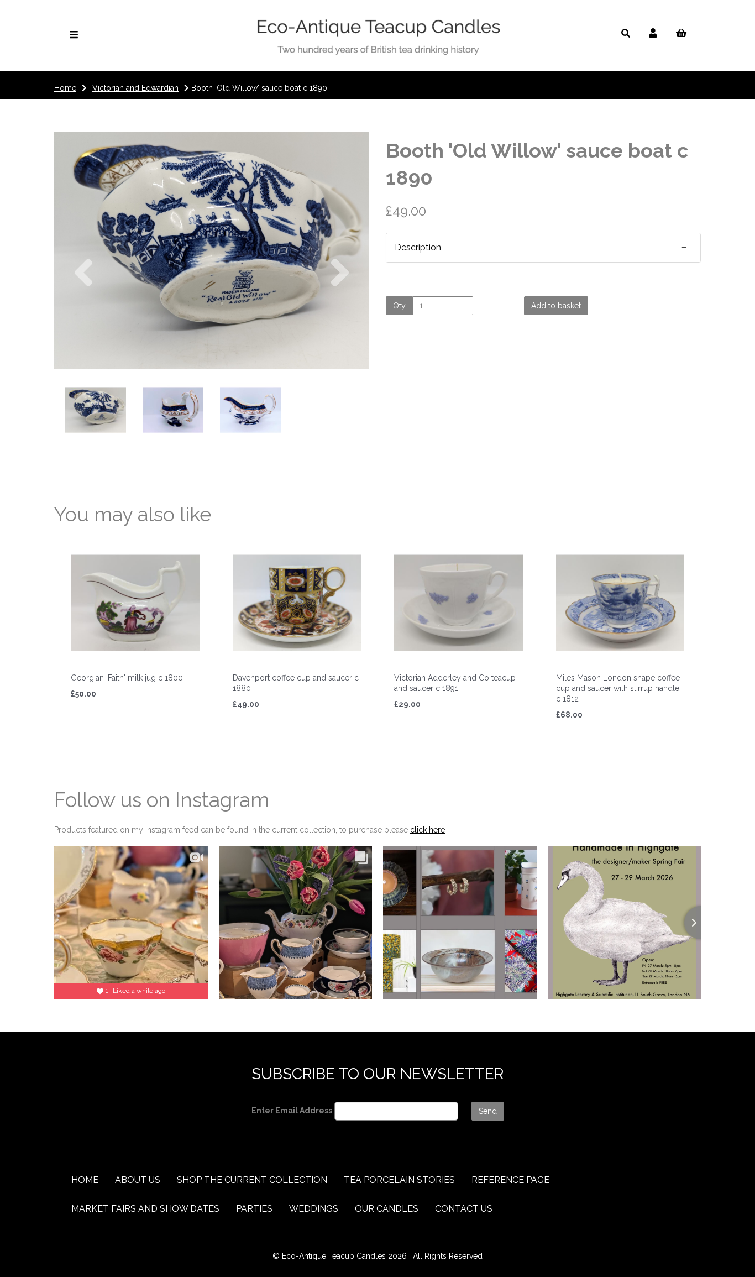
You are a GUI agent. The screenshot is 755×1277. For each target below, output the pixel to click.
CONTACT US (463, 1208)
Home (65, 87)
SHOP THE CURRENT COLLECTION (252, 1180)
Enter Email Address (291, 1110)
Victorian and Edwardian (135, 87)
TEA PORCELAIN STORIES (399, 1180)
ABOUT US (137, 1180)
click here (427, 829)
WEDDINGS (313, 1208)
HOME (84, 1180)
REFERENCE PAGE (510, 1180)
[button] (83, 309)
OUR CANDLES (386, 1208)
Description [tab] (418, 247)
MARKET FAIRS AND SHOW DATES (145, 1208)
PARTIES (254, 1208)
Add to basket (556, 305)
